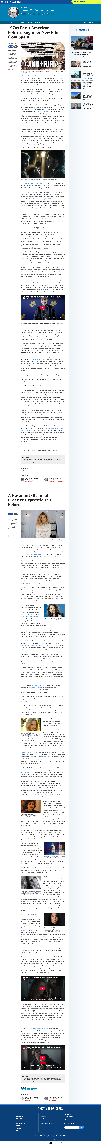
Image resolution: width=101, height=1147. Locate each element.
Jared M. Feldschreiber (37, 10)
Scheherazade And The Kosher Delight (31, 479)
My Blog (22, 22)
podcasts (18, 1128)
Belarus (23, 1089)
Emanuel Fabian (86, 99)
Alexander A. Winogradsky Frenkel (56, 481)
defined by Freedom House (30, 616)
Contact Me (37, 22)
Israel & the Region (21, 1114)
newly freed (31, 1029)
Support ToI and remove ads (93, 1)
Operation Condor (41, 111)
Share (11, 46)
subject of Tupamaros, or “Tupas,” (33, 183)
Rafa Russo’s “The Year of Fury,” (30, 76)
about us (43, 1118)
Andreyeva (45, 1029)
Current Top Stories (82, 32)
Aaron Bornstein (28, 1100)
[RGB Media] (51, 1143)
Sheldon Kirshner (28, 481)
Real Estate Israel (20, 1123)
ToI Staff (82, 56)
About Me (30, 22)
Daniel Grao (36, 359)
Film (22, 470)
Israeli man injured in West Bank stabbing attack (82, 53)
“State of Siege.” (56, 210)
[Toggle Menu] (2, 2)
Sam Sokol (85, 78)
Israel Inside (19, 1118)
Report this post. (11, 69)
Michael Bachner (86, 67)
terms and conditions (45, 1114)
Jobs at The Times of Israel (46, 1123)
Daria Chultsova (39, 685)
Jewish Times (19, 1116)
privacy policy (43, 1116)
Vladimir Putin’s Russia (52, 556)
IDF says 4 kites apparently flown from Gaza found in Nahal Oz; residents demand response (87, 95)
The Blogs (24, 7)
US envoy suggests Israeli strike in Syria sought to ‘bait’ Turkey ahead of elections (88, 84)
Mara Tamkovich (45, 756)
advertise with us (44, 1121)
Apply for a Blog (88, 22)
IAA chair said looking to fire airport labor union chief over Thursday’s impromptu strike (88, 106)
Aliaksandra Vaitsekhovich (29, 752)
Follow (23, 14)
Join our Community (80, 2)
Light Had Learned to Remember (55, 479)
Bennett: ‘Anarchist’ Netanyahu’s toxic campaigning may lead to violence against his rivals (87, 64)
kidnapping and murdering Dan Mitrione (40, 199)
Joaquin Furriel (52, 256)
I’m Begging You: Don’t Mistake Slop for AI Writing (33, 1098)
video (17, 1130)
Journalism (34, 1089)
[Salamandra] (63, 1142)
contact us (43, 1125)
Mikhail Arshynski (49, 659)
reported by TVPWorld (34, 583)
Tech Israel (19, 1121)
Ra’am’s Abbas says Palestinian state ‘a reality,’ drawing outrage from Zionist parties (88, 74)
